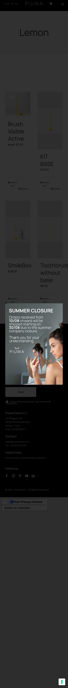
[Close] (5, 302)
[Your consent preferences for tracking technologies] (62, 682)
